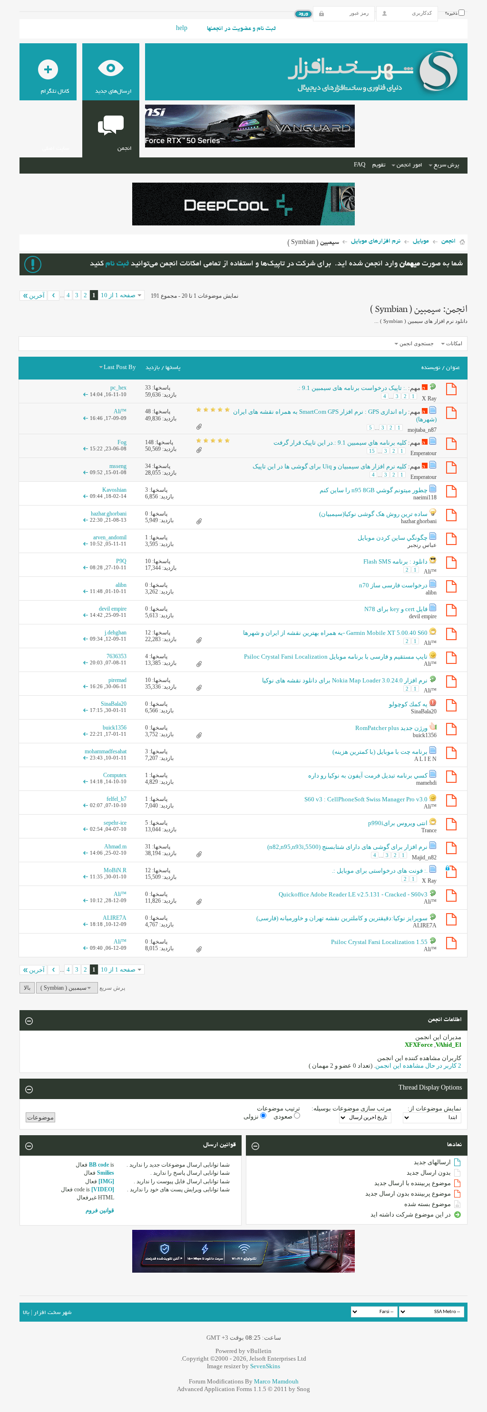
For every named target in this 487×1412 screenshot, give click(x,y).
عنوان (453, 368)
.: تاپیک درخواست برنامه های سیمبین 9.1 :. (352, 387)
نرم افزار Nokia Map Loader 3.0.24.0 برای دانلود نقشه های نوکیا (345, 680)
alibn (431, 592)
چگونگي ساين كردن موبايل (393, 537)
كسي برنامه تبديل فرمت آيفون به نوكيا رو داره (368, 775)
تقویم (378, 165)
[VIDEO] (102, 1189)
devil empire (423, 616)
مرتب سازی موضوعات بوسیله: (351, 1108)
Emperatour (423, 453)
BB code (99, 1164)
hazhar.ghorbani (419, 521)
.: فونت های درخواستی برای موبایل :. (380, 870)
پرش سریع (446, 165)
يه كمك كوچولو (408, 704)
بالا (27, 987)
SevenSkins (265, 1366)
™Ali (430, 571)
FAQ (359, 165)
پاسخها (173, 368)
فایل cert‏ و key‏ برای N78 (396, 609)
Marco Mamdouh (276, 1381)
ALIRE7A (425, 925)
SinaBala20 (424, 711)
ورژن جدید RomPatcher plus (391, 727)
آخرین (37, 295)
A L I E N (425, 759)
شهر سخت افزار (52, 1313)
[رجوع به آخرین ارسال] (85, 394)
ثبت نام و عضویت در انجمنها (241, 29)
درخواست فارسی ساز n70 (393, 585)
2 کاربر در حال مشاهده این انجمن (418, 1065)
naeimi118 (425, 497)
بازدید (153, 368)
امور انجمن (409, 165)
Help (181, 29)
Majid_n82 (424, 857)
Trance (429, 830)
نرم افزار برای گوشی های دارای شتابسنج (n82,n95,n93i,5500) (347, 846)
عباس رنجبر (422, 545)
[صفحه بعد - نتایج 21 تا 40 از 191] (53, 296)
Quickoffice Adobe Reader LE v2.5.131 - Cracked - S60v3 (353, 894)
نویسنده (430, 368)
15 (372, 451)
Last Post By (120, 368)
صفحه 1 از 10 (118, 295)
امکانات (454, 343)
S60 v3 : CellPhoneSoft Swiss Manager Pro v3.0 (366, 799)
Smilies (105, 1172)
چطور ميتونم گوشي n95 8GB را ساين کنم (374, 490)
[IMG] (106, 1181)
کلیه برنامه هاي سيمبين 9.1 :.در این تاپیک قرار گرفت (340, 442)
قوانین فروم (100, 1210)
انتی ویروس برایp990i (398, 823)
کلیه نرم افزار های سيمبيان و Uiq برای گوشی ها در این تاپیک (330, 466)
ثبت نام (117, 264)
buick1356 (425, 735)
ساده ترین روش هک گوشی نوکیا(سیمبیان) (373, 513)
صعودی (283, 1116)
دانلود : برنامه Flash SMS (395, 561)
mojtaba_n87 (422, 430)
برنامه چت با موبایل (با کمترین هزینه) (380, 751)
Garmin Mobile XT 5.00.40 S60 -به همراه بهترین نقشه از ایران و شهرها (335, 632)
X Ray (429, 398)
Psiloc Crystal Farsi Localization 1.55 (379, 941)
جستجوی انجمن (416, 343)
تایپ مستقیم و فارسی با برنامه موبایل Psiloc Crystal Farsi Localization (336, 656)
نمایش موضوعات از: (434, 1108)
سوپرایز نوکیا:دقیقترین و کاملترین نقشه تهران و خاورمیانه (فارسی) (342, 918)
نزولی (252, 1116)
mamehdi (426, 782)
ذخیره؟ (451, 13)
